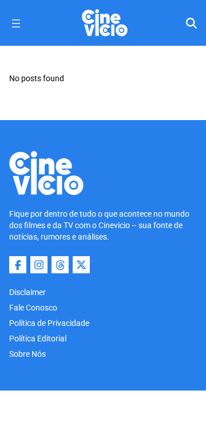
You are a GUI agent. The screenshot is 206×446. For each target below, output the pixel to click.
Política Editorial (37, 338)
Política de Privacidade (49, 323)
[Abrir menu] (16, 23)
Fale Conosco (33, 307)
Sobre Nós (27, 354)
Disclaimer (27, 292)
